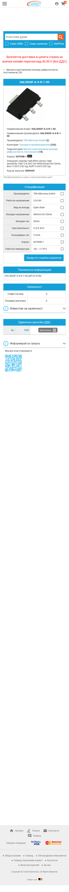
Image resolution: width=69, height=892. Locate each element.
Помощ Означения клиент (28, 860)
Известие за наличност (26, 308)
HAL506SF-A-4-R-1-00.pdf (18, 275)
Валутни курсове (30, 865)
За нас (47, 865)
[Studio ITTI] (34, 879)
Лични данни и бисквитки (52, 855)
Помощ (37, 835)
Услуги (36, 830)
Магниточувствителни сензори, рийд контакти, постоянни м (32, 150)
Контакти (54, 830)
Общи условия (13, 855)
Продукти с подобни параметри (43, 257)
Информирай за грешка (25, 343)
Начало (19, 830)
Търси (61, 37)
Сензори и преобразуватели (34, 144)
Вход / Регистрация (56, 3)
